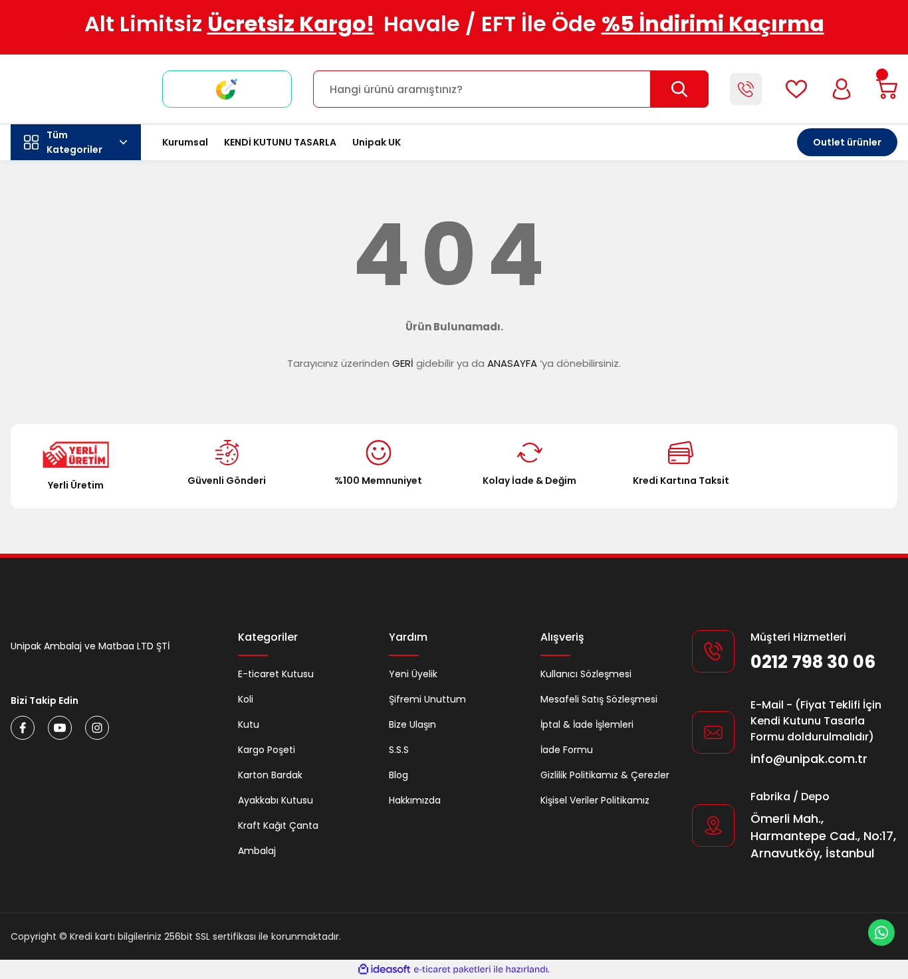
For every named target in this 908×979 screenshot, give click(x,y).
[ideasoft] (384, 969)
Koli (245, 699)
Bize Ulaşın (412, 724)
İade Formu (566, 749)
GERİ (402, 363)
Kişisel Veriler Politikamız (594, 800)
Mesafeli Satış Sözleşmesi (598, 699)
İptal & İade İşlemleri (586, 724)
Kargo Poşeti (266, 749)
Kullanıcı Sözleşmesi (585, 674)
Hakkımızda (415, 800)
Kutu (248, 724)
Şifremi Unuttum (427, 699)
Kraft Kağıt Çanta (278, 825)
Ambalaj (257, 850)
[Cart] (886, 89)
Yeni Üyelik (413, 674)
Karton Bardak (270, 775)
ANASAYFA (512, 363)
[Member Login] (841, 89)
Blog (398, 775)
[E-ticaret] (452, 970)
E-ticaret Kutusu (276, 674)
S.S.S (399, 749)
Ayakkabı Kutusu (275, 800)
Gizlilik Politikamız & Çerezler (604, 775)
